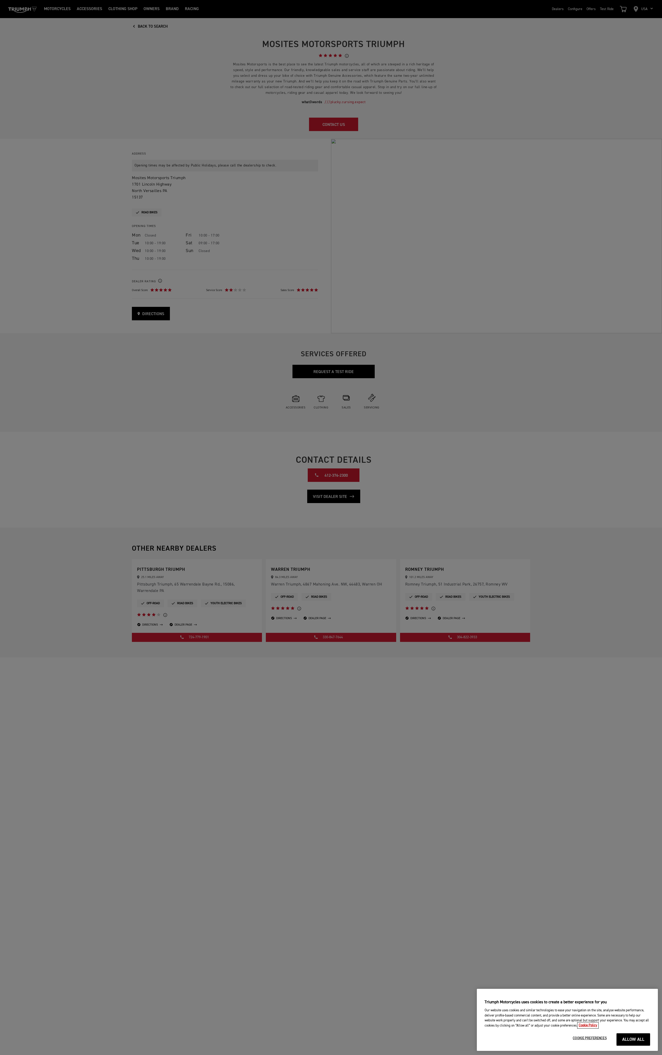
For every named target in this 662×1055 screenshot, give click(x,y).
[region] (567, 1020)
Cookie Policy (588, 1025)
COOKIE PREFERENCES (589, 1038)
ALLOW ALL (633, 1039)
